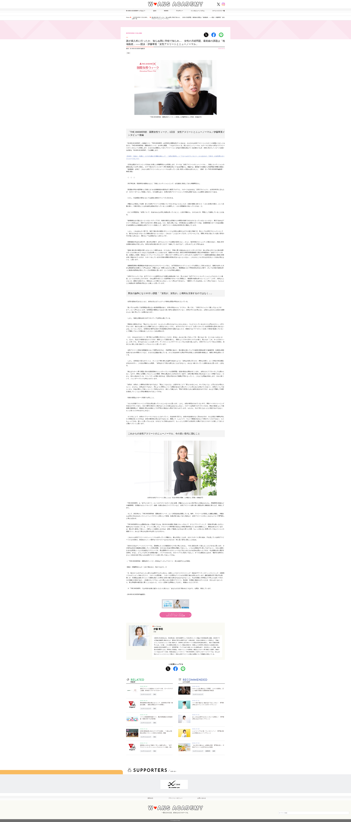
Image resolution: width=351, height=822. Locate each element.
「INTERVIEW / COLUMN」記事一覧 (140, 18)
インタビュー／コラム (198, 10)
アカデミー (179, 10)
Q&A (154, 10)
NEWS (166, 10)
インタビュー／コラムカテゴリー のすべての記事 (175, 615)
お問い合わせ (201, 798)
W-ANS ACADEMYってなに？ (135, 10)
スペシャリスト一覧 (218, 10)
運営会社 (150, 798)
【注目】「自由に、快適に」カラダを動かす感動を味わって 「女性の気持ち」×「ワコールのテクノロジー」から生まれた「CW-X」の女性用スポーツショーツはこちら (175, 157)
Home (128, 17)
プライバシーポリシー (176, 798)
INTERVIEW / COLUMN (134, 33)
